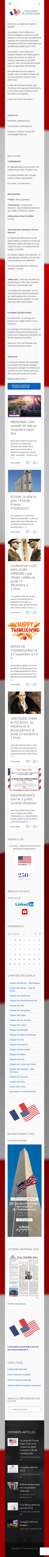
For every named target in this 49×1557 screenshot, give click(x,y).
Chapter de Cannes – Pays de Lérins (22, 989)
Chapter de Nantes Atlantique (23, 1035)
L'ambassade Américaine (17, 1369)
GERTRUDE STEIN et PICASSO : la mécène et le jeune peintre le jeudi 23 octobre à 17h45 (24, 728)
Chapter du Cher (17, 1005)
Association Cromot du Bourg (23, 1091)
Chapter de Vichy (17, 1082)
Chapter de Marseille (19, 1030)
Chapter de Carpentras (20, 996)
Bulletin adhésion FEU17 (17, 379)
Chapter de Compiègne (20, 1010)
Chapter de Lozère (18, 1025)
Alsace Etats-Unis (17, 1086)
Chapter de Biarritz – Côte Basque (25, 983)
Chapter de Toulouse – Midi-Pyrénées (22, 1070)
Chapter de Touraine (19, 1077)
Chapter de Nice (17, 1040)
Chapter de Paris (17, 1059)
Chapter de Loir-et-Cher (20, 1020)
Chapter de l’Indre (18, 1015)
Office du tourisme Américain (19, 1380)
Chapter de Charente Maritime (23, 1000)
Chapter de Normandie (20, 1049)
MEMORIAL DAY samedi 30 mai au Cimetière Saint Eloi (24, 427)
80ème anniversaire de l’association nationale (30, 1487)
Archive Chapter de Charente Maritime (21, 386)
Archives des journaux (16, 1304)
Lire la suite (15, 463)
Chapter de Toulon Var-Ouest (23, 1064)
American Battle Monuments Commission (24, 1385)
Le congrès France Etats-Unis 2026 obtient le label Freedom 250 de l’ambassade (29, 1447)
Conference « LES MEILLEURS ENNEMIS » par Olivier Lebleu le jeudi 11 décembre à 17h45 (23, 577)
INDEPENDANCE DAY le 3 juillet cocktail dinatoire (24, 799)
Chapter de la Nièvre (19, 1044)
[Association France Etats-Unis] (25, 12)
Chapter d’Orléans (18, 1054)
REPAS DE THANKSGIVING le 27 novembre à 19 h (24, 652)
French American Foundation (19, 1375)
